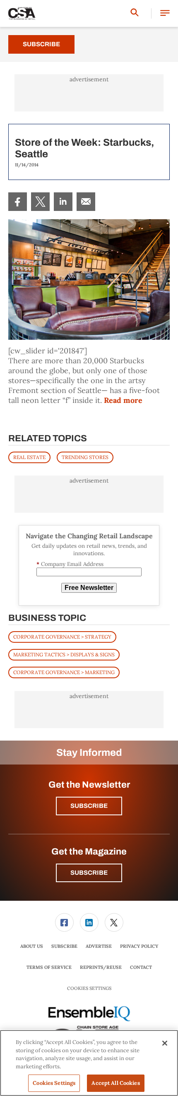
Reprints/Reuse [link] (101, 967)
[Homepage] (22, 13)
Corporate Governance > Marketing (64, 672)
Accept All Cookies (115, 1083)
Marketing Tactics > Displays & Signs (64, 654)
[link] (17, 201)
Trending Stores (85, 457)
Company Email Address (69, 564)
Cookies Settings (89, 988)
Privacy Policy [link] (139, 946)
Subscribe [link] (64, 946)
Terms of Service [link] (49, 967)
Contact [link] (141, 967)
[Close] (165, 1043)
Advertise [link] (99, 946)
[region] (89, 1063)
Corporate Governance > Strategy (62, 637)
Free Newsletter (89, 587)
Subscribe (41, 44)
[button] (165, 13)
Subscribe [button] (89, 805)
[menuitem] (17, 201)
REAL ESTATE (29, 457)
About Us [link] (31, 946)
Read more (123, 400)
